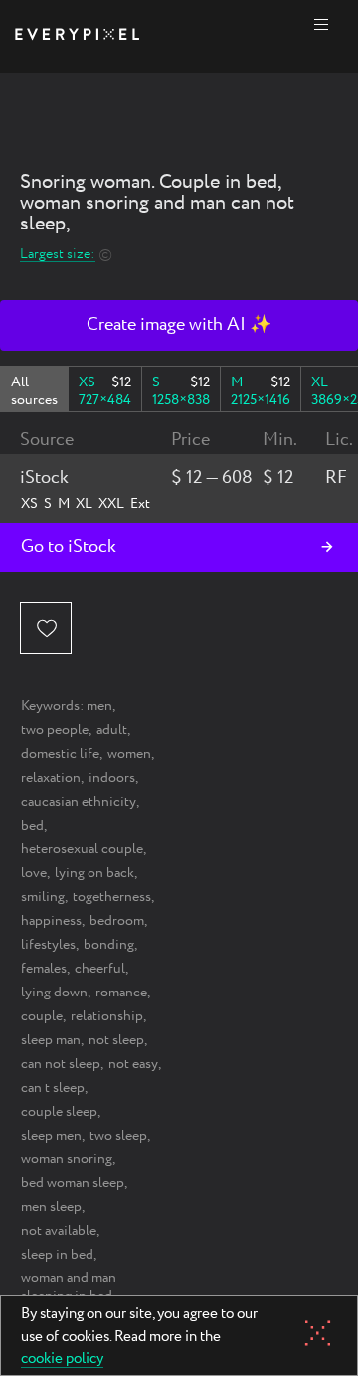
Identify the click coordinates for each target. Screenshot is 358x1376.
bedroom (117, 921)
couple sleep (59, 1112)
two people (55, 730)
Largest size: (57, 254)
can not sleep (60, 1064)
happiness (51, 921)
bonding (109, 945)
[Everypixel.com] (77, 36)
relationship (107, 1016)
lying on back (94, 873)
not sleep (116, 1040)
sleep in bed (57, 1255)
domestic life (60, 754)
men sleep (51, 1207)
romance (121, 992)
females (44, 969)
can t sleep (53, 1088)
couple (42, 1016)
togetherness (112, 897)
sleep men (51, 1136)
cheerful (100, 969)
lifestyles (48, 945)
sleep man (51, 1040)
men (99, 706)
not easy (133, 1064)
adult (111, 730)
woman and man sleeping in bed (68, 1286)
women (129, 754)
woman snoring (66, 1159)
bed (32, 826)
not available (58, 1231)
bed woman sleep (72, 1183)
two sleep (118, 1136)
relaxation (51, 778)
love (34, 873)
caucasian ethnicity (78, 802)
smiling (43, 897)
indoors (112, 778)
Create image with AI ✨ (179, 325)
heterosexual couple (82, 849)
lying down (54, 992)
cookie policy (62, 1360)
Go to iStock (68, 547)
